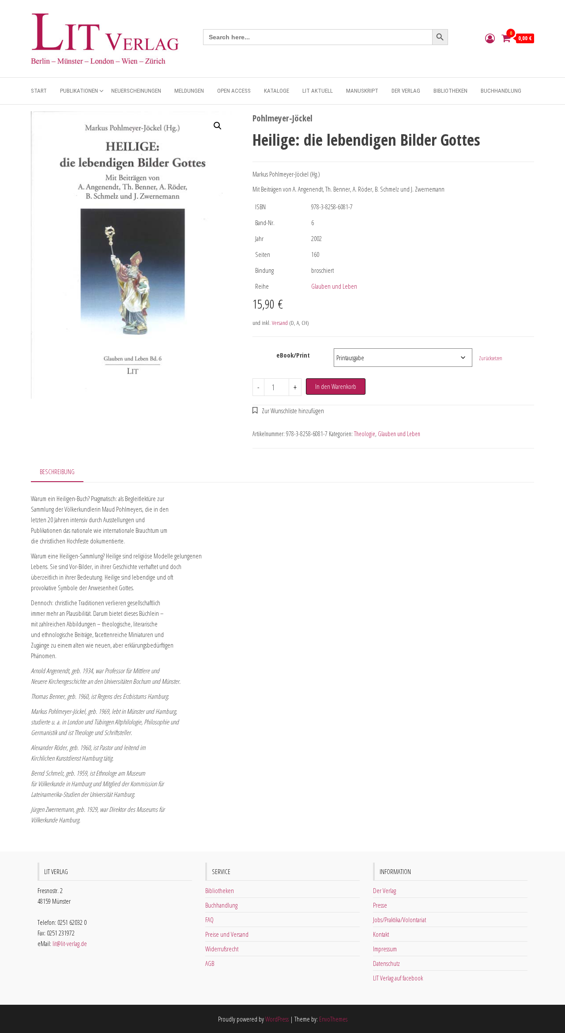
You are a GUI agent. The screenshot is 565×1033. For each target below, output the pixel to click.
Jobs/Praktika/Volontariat (399, 919)
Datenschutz (386, 963)
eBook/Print (293, 355)
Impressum (385, 948)
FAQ (209, 919)
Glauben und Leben (334, 286)
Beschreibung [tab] (57, 471)
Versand (280, 323)
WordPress (277, 1018)
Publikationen (79, 90)
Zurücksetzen (490, 358)
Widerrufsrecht (221, 948)
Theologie (364, 434)
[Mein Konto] (490, 38)
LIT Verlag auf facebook (398, 977)
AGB (209, 963)
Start (39, 90)
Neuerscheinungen (136, 90)
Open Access (234, 90)
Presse (380, 905)
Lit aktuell (317, 90)
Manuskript (362, 90)
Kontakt (381, 934)
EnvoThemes (333, 1018)
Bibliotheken (450, 90)
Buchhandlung (501, 90)
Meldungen (189, 90)
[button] (218, 126)
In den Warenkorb (335, 386)
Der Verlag (406, 90)
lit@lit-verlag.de (70, 943)
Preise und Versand (227, 934)
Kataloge (276, 90)
